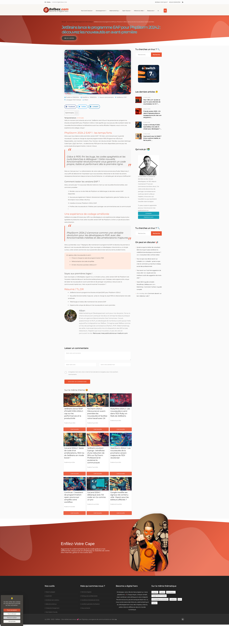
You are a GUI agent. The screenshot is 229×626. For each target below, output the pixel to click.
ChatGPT (154, 592)
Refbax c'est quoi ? (161, 2)
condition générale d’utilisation (90, 604)
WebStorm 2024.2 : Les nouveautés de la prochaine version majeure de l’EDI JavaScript (120, 453)
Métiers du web (138, 10)
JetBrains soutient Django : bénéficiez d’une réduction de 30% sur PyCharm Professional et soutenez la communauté (96, 455)
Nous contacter (174, 2)
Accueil (64, 21)
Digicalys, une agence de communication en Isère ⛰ (99, 619)
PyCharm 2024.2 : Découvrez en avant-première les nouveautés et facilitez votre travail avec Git (97, 413)
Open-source (126, 10)
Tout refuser (12, 614)
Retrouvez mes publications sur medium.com (110, 333)
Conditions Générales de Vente (90, 600)
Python (154, 603)
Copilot (162, 592)
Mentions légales (86, 592)
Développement (100, 10)
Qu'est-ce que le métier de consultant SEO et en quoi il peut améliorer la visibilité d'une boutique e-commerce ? (149, 250)
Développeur (171, 592)
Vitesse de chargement (52, 608)
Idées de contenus (51, 604)
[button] (70, 107)
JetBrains (120, 97)
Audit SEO (49, 596)
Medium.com (148, 217)
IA (158, 10)
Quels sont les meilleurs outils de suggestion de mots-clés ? (149, 275)
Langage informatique (73, 100)
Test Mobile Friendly (51, 612)
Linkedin (148, 213)
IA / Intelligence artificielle (160, 599)
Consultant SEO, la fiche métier (150, 255)
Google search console (159, 595)
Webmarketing (113, 10)
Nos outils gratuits (86, 10)
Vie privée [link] (11, 621)
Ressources (150, 10)
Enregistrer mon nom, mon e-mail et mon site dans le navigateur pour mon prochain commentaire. (93, 373)
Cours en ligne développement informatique (80, 21)
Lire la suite (75, 429)
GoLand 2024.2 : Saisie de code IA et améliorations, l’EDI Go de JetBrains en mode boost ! (74, 453)
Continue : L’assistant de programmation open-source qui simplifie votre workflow (73, 497)
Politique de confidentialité (89, 596)
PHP (125, 97)
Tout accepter (12, 610)
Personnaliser (12, 617)
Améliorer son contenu (52, 600)
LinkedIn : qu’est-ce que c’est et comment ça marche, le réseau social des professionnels (149, 264)
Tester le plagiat (50, 592)
